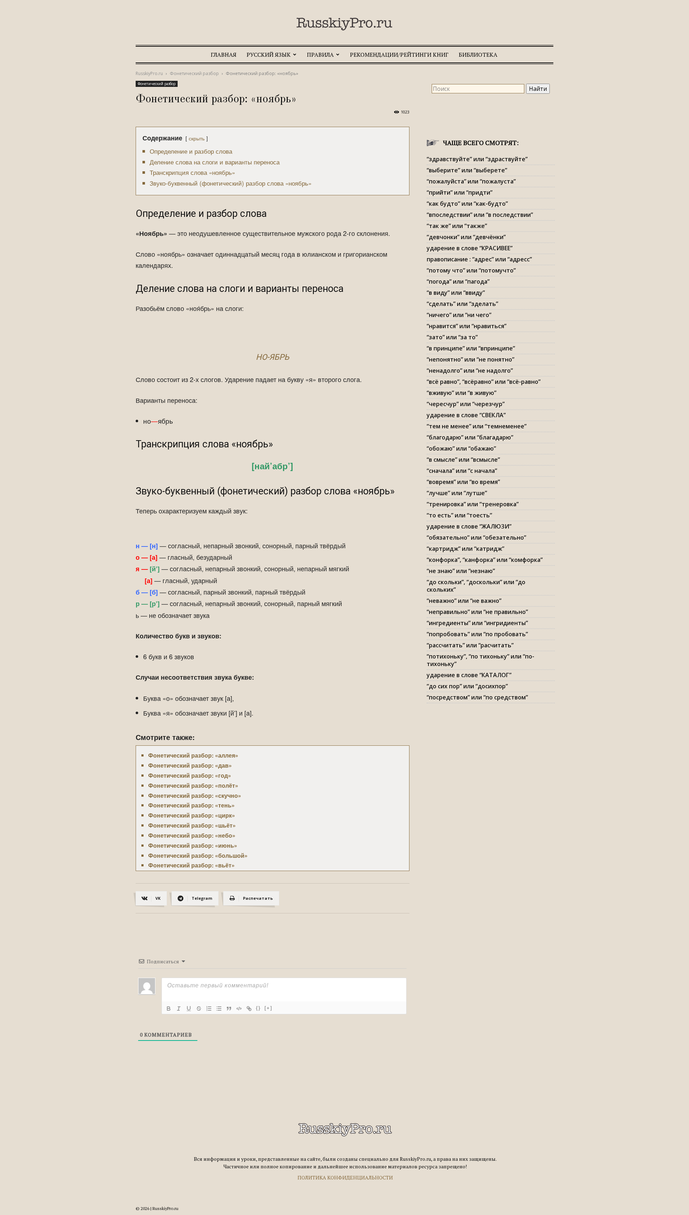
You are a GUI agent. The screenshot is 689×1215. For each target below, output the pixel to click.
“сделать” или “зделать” (462, 304)
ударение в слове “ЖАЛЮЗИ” (469, 526)
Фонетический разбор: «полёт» (193, 785)
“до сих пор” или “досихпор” (467, 686)
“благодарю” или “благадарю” (470, 437)
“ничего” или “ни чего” (459, 315)
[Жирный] (169, 1008)
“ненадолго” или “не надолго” (470, 370)
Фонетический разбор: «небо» (191, 835)
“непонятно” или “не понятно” (470, 359)
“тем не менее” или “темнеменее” (476, 426)
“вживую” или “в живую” (461, 393)
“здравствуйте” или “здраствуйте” (477, 159)
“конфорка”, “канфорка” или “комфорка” (485, 560)
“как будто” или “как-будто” (467, 204)
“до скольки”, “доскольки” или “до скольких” (476, 585)
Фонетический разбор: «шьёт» (192, 825)
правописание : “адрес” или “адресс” (479, 259)
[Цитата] (229, 1008)
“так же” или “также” (457, 226)
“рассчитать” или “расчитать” (470, 645)
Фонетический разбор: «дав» (190, 765)
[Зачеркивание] (199, 1008)
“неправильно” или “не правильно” (477, 612)
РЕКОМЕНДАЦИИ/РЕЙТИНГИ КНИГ (399, 55)
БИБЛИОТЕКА (478, 55)
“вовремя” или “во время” (463, 482)
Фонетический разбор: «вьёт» (191, 865)
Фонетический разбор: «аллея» (193, 755)
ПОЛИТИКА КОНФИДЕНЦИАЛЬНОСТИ (345, 1177)
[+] (268, 1008)
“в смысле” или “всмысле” (463, 460)
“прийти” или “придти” (459, 192)
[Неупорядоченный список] (219, 1008)
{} (258, 1008)
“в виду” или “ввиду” (456, 293)
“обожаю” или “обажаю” (461, 448)
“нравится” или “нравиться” (466, 326)
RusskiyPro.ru (149, 73)
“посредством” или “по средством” (477, 697)
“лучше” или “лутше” (457, 493)
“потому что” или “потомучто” (471, 270)
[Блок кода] (239, 1008)
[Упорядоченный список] (209, 1008)
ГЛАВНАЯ (223, 55)
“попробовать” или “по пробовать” (477, 634)
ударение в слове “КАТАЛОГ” (469, 675)
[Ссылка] (249, 1008)
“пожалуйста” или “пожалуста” (471, 181)
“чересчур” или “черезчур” (466, 404)
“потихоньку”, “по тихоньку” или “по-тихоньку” (480, 660)
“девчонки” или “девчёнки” (466, 237)
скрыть (197, 138)
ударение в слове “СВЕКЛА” (466, 415)
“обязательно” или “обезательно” (476, 537)
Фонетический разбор (194, 73)
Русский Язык (269, 55)
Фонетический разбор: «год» (189, 775)
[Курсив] (179, 1008)
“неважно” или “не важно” (464, 601)
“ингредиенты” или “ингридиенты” (477, 623)
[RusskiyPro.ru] (344, 24)
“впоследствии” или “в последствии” (480, 215)
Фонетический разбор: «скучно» (194, 795)
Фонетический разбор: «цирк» (191, 815)
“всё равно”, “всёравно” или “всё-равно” (483, 382)
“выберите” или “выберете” (467, 170)
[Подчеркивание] (189, 1008)
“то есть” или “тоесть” (459, 515)
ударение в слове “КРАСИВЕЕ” (469, 248)
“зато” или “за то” (452, 337)
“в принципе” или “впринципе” (471, 348)
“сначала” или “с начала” (462, 471)
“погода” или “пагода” (458, 281)
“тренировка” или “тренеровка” (473, 504)
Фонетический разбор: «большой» (198, 855)
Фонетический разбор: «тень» (191, 805)
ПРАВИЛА (320, 55)
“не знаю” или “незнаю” (461, 571)
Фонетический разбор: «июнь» (192, 845)
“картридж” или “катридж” (465, 549)
